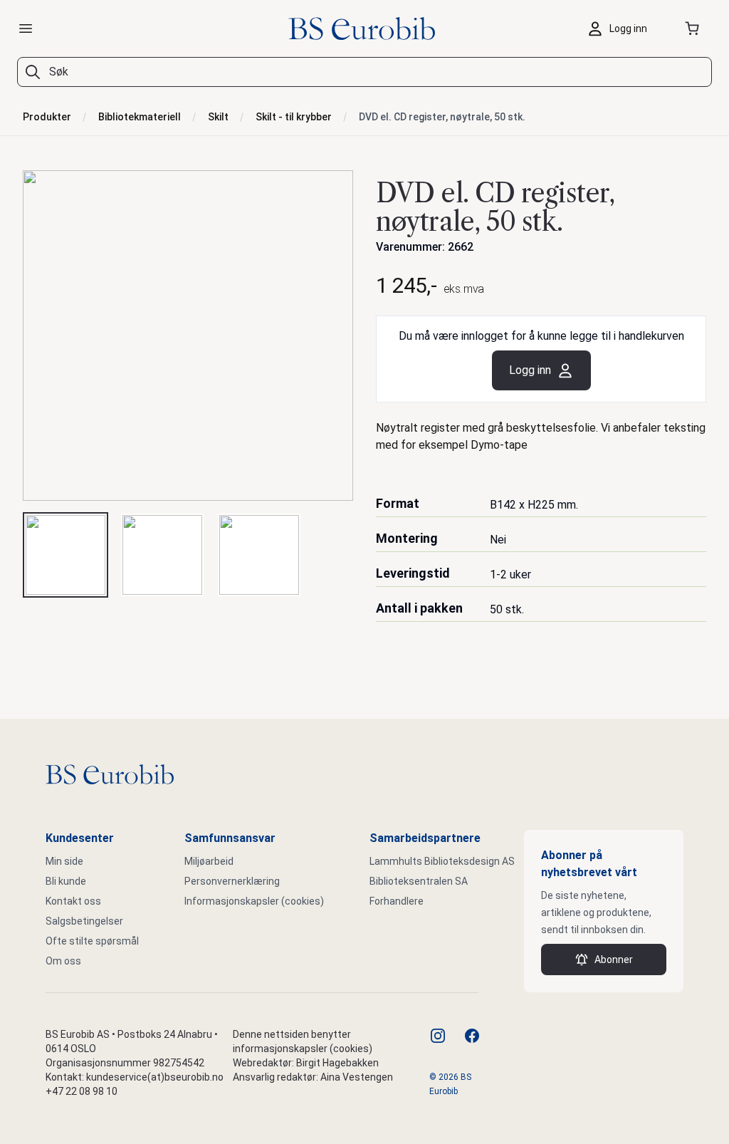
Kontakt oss (73, 901)
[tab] (65, 555)
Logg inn (530, 370)
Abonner (613, 959)
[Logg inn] (621, 28)
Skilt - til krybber (294, 117)
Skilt (218, 117)
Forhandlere (396, 901)
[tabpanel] (188, 335)
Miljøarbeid (209, 861)
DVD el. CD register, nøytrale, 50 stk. (442, 117)
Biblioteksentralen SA (418, 881)
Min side (64, 861)
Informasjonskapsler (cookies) (254, 901)
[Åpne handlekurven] (695, 28)
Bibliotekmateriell (139, 117)
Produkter (47, 117)
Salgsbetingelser (84, 921)
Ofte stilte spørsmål (92, 941)
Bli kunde (66, 881)
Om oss (63, 961)
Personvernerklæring (232, 881)
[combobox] (364, 72)
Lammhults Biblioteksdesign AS (442, 861)
